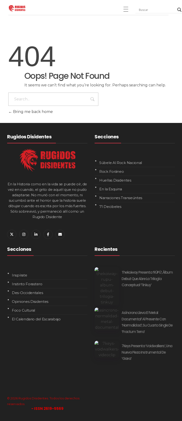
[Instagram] (23, 234)
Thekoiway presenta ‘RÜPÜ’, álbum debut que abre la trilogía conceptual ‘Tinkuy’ (147, 278)
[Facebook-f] (48, 234)
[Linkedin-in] (36, 234)
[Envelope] (60, 234)
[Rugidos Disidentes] (16, 8)
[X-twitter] (11, 234)
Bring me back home (32, 111)
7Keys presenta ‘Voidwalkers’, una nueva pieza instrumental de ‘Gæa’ (147, 352)
